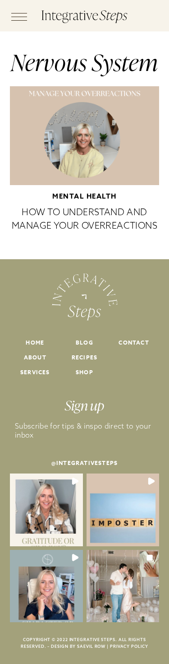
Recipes (84, 357)
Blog (84, 342)
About (35, 357)
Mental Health (84, 196)
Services (35, 372)
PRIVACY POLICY (129, 646)
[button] (46, 510)
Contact (134, 342)
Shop (84, 372)
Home (35, 342)
